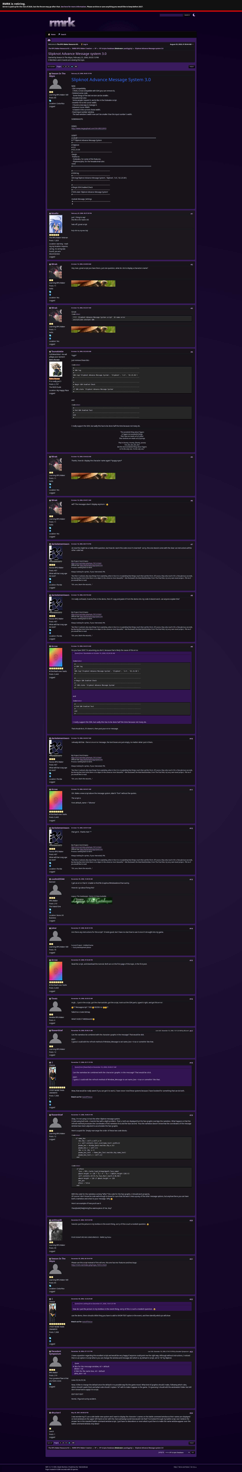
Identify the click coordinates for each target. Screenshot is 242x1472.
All (76, 66)
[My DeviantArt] (50, 294)
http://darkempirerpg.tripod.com (91, 565)
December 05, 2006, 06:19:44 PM (81, 1258)
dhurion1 (56, 1412)
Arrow (54, 646)
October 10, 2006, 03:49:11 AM (81, 500)
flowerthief (57, 1030)
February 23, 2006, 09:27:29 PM (81, 213)
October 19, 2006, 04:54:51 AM (81, 789)
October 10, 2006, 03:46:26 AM (81, 456)
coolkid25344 (57, 879)
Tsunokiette (57, 351)
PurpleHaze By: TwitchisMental (78, 1467)
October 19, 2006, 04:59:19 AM (81, 828)
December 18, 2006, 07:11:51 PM (81, 1351)
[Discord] (49, 40)
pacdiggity (128, 48)
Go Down (51, 67)
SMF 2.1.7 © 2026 (50, 1467)
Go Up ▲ (194, 1467)
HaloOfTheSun (87, 1097)
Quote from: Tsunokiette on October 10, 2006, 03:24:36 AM (95, 653)
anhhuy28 (56, 1220)
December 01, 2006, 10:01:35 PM (81, 1220)
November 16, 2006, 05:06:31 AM (82, 1030)
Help (175, 1467)
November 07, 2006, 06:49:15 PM (82, 928)
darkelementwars (60, 544)
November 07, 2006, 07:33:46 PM (82, 960)
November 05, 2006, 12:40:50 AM (82, 879)
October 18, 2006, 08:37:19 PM (81, 544)
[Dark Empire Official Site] (50, 582)
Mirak (54, 264)
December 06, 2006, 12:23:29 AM (81, 1299)
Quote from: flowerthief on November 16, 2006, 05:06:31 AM (95, 1067)
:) (52, 1062)
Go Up (50, 1443)
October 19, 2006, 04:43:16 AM (81, 646)
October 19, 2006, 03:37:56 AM (81, 595)
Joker (54, 928)
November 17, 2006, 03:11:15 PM (82, 1062)
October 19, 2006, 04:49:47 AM (81, 738)
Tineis (54, 998)
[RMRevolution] (50, 1104)
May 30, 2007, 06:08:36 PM (79, 1413)
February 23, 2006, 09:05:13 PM (81, 73)
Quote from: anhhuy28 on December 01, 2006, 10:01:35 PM (95, 1304)
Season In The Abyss (57, 74)
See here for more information (73, 7)
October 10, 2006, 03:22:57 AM (81, 308)
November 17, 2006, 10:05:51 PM (82, 1115)
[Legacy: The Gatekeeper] (50, 912)
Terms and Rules (183, 1467)
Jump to (161, 1452)
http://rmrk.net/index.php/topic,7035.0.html (89, 1265)
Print (192, 67)
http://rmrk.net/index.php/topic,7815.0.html (86, 563)
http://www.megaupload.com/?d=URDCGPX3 (88, 128)
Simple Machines (62, 1467)
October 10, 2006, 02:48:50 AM (81, 264)
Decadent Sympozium (55, 1352)
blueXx (54, 213)
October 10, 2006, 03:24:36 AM (81, 351)
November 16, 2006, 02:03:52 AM (82, 998)
